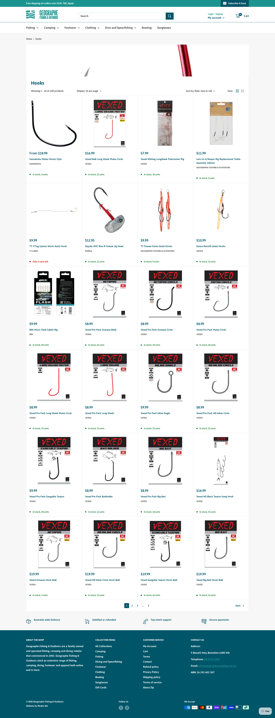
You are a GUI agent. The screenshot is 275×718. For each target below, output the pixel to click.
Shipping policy (151, 677)
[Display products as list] (242, 91)
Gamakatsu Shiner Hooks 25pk (45, 159)
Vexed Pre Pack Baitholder (99, 496)
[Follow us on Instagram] (127, 708)
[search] (122, 16)
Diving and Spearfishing (108, 661)
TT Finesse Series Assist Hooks (156, 246)
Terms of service (152, 682)
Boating (147, 27)
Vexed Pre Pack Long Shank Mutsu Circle (50, 413)
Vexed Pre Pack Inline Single (155, 413)
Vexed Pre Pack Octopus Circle (157, 329)
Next (238, 605)
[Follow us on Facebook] (121, 708)
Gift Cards (100, 687)
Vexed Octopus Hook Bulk (43, 580)
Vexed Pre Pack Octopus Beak (100, 329)
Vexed (88, 164)
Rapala (88, 251)
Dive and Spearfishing (119, 27)
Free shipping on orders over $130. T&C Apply (50, 3)
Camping (49, 27)
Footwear (70, 27)
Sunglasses (164, 27)
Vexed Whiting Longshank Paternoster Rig (162, 159)
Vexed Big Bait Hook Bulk (209, 580)
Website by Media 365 (37, 706)
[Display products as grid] (237, 91)
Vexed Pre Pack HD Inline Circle (212, 413)
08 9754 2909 (212, 659)
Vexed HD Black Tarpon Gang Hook (214, 496)
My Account (149, 646)
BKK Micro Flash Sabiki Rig (43, 329)
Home (29, 39)
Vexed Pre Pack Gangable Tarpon (46, 496)
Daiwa (199, 251)
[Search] (170, 16)
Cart (145, 651)
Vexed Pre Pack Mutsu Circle (211, 329)
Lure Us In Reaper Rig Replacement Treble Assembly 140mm (218, 161)
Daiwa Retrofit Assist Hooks (210, 246)
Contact (147, 661)
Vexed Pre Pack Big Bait (153, 496)
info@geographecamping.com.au (217, 665)
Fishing (30, 27)
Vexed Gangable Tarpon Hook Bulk (159, 580)
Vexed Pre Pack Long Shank (99, 413)
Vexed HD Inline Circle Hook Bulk (102, 580)
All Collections (103, 646)
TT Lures (33, 251)
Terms (146, 656)
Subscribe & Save (237, 3)
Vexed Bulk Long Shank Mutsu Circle (104, 159)
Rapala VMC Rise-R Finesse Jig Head (104, 246)
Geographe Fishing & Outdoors (213, 167)
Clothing (90, 27)
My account (215, 17)
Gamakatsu (35, 164)
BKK (31, 334)
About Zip (148, 687)
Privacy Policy (151, 672)
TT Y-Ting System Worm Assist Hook (48, 246)
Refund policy (151, 666)
